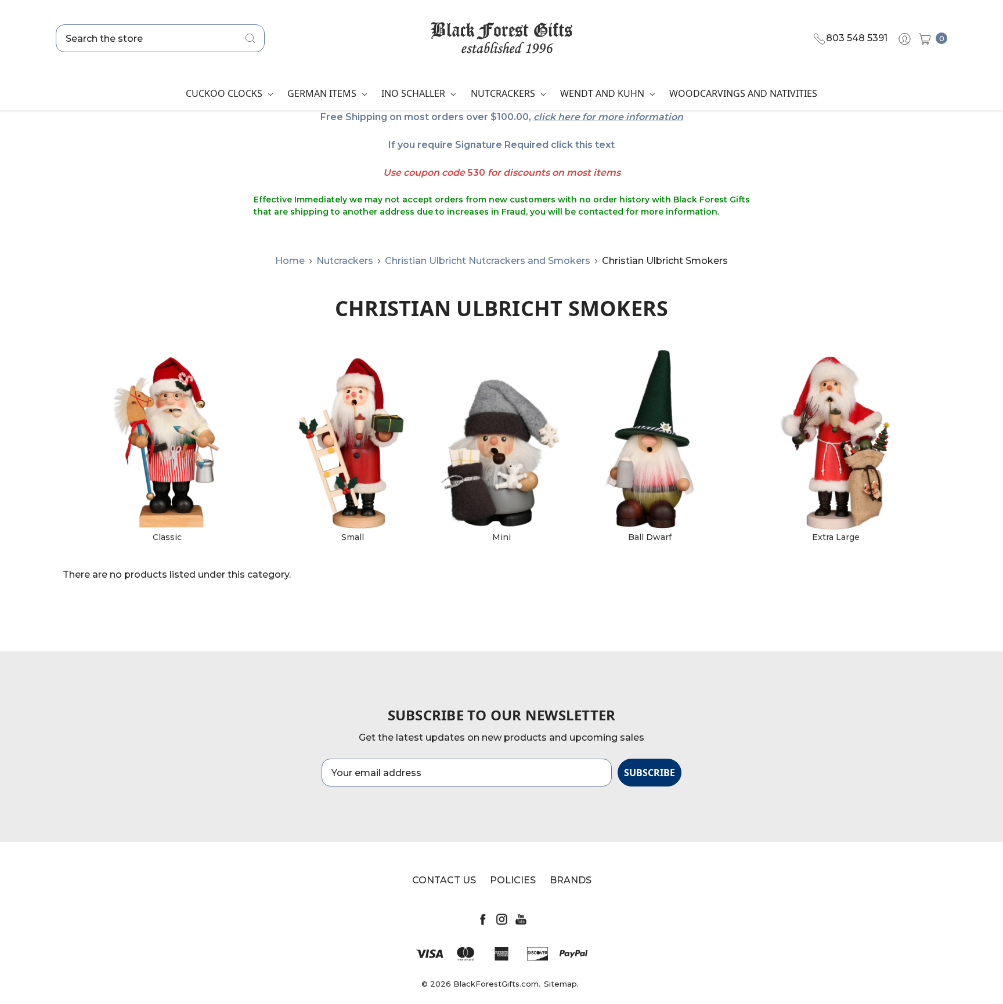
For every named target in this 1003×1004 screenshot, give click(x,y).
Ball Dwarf (650, 537)
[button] (167, 443)
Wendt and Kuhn (603, 93)
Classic (167, 537)
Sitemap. (561, 983)
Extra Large (836, 537)
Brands (570, 880)
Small (352, 537)
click (544, 116)
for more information (632, 116)
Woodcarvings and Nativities (743, 93)
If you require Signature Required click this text (501, 144)
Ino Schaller (414, 93)
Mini (501, 537)
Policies (513, 880)
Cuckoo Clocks (225, 93)
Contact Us (444, 880)
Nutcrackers (504, 93)
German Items (323, 93)
